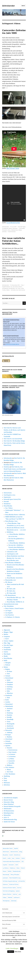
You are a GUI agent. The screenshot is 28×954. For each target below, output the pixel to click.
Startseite (5, 909)
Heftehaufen (8, 808)
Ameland (9, 708)
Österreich (8, 730)
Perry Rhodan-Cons (11, 521)
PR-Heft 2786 (11, 589)
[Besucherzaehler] (14, 360)
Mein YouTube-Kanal (12, 168)
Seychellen (8, 743)
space (18, 891)
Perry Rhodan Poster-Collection (15, 514)
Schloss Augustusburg (10, 881)
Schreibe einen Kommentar (18, 290)
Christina (6, 467)
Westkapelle (10, 724)
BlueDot (5, 855)
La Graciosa (11, 756)
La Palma (11, 758)
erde (9, 858)
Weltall (10, 897)
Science (5, 884)
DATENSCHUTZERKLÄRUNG (12, 344)
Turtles (4, 290)
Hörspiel (7, 662)
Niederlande (9, 706)
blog (20, 851)
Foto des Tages (21, 226)
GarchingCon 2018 (12, 554)
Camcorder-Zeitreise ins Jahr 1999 (14, 31)
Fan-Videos (9, 508)
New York (10, 772)
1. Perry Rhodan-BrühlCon (16, 549)
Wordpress (6, 900)
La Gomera (11, 754)
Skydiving (7, 776)
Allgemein (7, 630)
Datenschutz (8, 493)
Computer (7, 636)
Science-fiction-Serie (9, 887)
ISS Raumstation (9, 811)
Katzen (20, 286)
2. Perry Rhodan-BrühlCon (16, 543)
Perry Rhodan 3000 (13, 560)
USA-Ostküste (9, 767)
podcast (5, 878)
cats (14, 286)
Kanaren (9, 748)
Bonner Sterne (8, 800)
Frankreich (8, 695)
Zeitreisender (8, 6)
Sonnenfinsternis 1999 (11, 604)
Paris (8, 697)
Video (4, 897)
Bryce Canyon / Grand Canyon (14, 608)
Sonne (19, 887)
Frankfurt (10, 684)
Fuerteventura (12, 750)
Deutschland (9, 678)
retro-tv (6, 817)
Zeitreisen (15, 228)
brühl (11, 855)
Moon (4, 871)
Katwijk (9, 717)
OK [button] (22, 948)
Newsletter (7, 503)
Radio (5, 660)
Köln (8, 691)
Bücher (6, 634)
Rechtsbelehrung (14, 878)
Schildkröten (11, 288)
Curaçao (7, 676)
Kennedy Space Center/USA (12, 499)
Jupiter (5, 864)
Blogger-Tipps (8, 632)
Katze (16, 286)
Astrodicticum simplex (11, 797)
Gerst (23, 858)
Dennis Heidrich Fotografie (12, 806)
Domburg (10, 713)
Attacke (8, 286)
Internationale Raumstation (11, 861)
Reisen (10, 228)
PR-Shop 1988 (11, 593)
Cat (11, 286)
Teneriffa (11, 763)
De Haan (9, 671)
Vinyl (5, 780)
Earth (4, 858)
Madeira (9, 737)
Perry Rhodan (8, 506)
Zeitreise (4, 231)
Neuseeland (9, 704)
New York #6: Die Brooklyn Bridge (14, 441)
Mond (23, 868)
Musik (6, 656)
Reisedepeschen (9, 813)
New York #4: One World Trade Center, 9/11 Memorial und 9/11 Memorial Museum (14, 469)
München (10, 693)
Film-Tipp (7, 643)
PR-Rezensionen (10, 595)
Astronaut (6, 851)
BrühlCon (17, 855)
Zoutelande (10, 728)
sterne (15, 894)
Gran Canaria (12, 752)
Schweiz (7, 741)
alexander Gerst (8, 848)
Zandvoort (10, 726)
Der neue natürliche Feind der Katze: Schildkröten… (13, 241)
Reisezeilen (7, 815)
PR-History (8, 582)
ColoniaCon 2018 (12, 551)
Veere (8, 721)
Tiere (22, 285)
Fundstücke (5, 228)
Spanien (7, 745)
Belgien (7, 669)
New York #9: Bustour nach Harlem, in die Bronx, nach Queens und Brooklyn (14, 430)
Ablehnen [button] (10, 951)
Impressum (7, 497)
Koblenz (9, 689)
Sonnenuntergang (8, 891)
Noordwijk (10, 719)
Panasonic (4, 230)
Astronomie (14, 851)
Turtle (22, 288)
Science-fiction (14, 884)
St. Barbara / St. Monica (12, 617)
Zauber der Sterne (9, 821)
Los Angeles (9, 613)
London (7, 702)
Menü (23, 5)
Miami (9, 769)
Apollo (16, 848)
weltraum (17, 897)
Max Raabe (7, 654)
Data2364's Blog (9, 802)
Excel (7, 638)
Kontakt (6, 501)
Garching (10, 686)
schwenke (21, 881)
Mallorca (9, 765)
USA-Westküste (9, 606)
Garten (6, 652)
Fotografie (7, 647)
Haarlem (9, 715)
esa (13, 858)
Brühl (8, 680)
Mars (17, 868)
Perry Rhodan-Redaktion (13, 562)
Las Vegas (8, 610)
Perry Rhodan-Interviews (15, 578)
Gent (8, 673)
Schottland (8, 739)
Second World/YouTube (13, 222)
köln (16, 864)
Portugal (8, 734)
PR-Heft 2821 (11, 591)
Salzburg (9, 732)
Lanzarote (11, 761)
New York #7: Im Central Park (13, 438)
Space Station (7, 894)
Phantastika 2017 (10, 580)
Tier (16, 288)
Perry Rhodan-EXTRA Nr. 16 (15, 602)
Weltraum (7, 782)
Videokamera (14, 230)
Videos (20, 230)
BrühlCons (10, 532)
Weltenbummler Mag (10, 819)
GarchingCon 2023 (9, 495)
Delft (8, 710)
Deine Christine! (9, 804)
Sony (9, 230)
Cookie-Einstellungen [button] (12, 948)
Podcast (7, 665)
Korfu (7, 700)
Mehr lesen (18, 951)
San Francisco (9, 615)
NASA (9, 871)
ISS (23, 861)
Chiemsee (10, 682)
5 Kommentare (12, 231)
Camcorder (22, 228)
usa (19, 894)
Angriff (4, 286)
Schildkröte (5, 288)
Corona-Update (8, 641)
